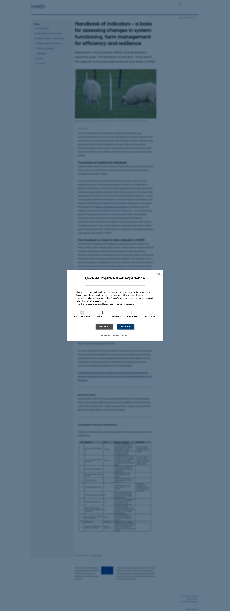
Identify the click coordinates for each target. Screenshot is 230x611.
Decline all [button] (104, 326)
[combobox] (159, 274)
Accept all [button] (126, 326)
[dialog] (115, 305)
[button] (115, 335)
